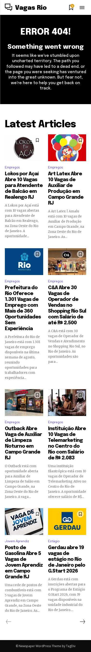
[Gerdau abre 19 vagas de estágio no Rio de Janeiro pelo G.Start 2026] (67, 521)
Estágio (53, 541)
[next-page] (82, 621)
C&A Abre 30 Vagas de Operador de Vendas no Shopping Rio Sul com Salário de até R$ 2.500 (67, 305)
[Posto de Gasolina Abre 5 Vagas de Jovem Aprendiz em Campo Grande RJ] (24, 521)
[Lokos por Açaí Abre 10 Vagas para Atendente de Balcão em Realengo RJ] (24, 147)
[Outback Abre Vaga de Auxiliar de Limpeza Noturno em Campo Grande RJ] (24, 402)
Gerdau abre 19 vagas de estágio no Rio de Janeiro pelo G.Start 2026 (66, 559)
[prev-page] (8, 621)
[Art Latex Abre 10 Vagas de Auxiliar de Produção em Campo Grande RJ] (67, 147)
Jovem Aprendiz (17, 541)
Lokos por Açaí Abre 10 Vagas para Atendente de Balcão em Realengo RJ (24, 185)
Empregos (12, 167)
